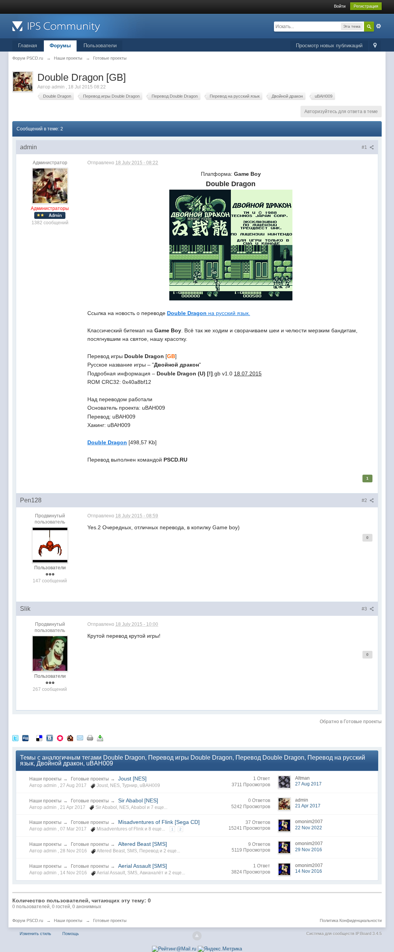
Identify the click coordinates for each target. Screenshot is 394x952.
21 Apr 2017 (308, 806)
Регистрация (366, 6)
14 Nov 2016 (308, 871)
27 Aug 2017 (308, 784)
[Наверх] (197, 935)
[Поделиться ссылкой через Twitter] (15, 738)
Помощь (70, 933)
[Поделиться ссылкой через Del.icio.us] (39, 738)
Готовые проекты (90, 779)
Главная (27, 45)
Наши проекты (45, 779)
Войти (340, 6)
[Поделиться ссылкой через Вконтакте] (49, 738)
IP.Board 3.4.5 (369, 933)
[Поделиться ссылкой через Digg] (25, 738)
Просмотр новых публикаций (329, 45)
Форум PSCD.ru (27, 920)
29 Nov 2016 (308, 849)
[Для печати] (90, 738)
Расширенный (379, 26)
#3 (365, 609)
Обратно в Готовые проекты (351, 721)
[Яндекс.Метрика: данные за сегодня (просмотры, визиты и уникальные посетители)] (220, 949)
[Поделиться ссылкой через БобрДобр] (70, 738)
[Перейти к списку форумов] (81, 25)
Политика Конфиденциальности (351, 920)
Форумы (60, 45)
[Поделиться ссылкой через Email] (80, 738)
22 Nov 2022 (308, 827)
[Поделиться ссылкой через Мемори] (60, 738)
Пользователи (100, 45)
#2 (365, 500)
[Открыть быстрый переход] (375, 46)
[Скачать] (100, 738)
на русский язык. (208, 313)
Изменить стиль (35, 933)
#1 (365, 147)
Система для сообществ (330, 933)
